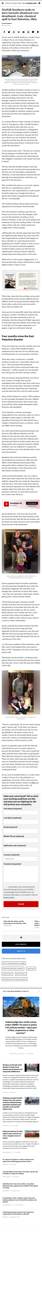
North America (21, 974)
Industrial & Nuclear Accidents (13, 968)
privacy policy (9, 897)
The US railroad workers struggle (14, 963)
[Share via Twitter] (9, 32)
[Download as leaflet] (28, 32)
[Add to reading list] (37, 32)
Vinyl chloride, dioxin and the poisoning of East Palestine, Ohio (15, 922)
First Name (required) (13, 809)
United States (7, 974)
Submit (21, 904)
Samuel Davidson (7, 23)
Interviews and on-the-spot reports (14, 979)
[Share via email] (23, 32)
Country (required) (11, 855)
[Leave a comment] (33, 32)
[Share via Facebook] (4, 32)
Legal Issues (31, 968)
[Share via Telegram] (18, 32)
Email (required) (10, 827)
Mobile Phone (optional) (14, 836)
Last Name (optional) (12, 818)
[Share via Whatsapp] (14, 32)
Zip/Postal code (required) (15, 845)
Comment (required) (12, 864)
